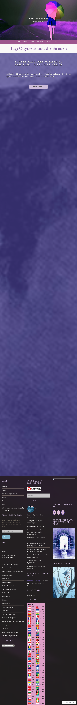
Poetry (4, 551)
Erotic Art (5, 600)
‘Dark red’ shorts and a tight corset (34, 562)
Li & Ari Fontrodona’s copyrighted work (9, 556)
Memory (4, 548)
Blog (32, 42)
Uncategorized (7, 582)
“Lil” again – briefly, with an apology (35, 522)
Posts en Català (7, 593)
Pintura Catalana (7, 607)
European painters (8, 568)
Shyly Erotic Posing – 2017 (10, 632)
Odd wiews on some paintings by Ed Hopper (13, 509)
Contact (40, 42)
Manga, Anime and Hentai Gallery (13, 621)
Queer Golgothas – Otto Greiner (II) (35, 516)
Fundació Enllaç (33, 581)
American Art (6, 603)
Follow (6, 537)
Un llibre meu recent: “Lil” (35, 526)
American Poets (7, 575)
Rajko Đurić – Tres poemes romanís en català (36, 539)
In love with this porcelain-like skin (36, 567)
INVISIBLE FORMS (38, 18)
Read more (36, 87)
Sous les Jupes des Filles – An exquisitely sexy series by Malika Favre (37, 532)
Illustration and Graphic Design (12, 571)
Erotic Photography (8, 614)
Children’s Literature (9, 589)
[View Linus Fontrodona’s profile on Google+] (63, 512)
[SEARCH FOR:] (38, 495)
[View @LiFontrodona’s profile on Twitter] (54, 512)
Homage (48, 42)
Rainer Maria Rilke (8, 586)
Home (18, 42)
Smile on (57, 42)
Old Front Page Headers (10, 494)
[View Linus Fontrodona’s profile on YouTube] (58, 512)
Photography (6, 596)
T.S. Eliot (5, 611)
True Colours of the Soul (10, 564)
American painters (8, 561)
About (25, 42)
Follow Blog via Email (12, 515)
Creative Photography (9, 618)
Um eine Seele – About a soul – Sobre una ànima (37, 556)
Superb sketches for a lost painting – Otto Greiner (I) (38, 63)
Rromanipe (5, 579)
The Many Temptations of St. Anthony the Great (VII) (36, 550)
